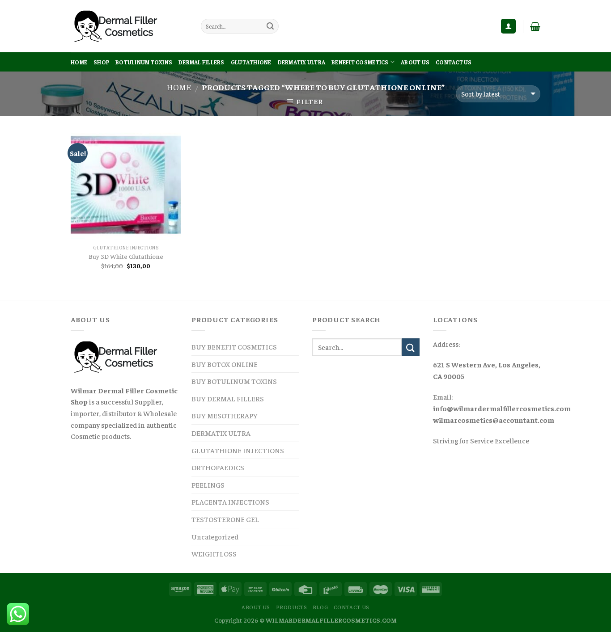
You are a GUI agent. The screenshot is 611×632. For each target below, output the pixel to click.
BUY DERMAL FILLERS (227, 398)
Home (79, 62)
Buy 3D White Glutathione (126, 256)
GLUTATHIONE (251, 62)
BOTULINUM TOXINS (143, 62)
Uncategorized (214, 536)
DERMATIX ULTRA (302, 62)
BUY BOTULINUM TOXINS (234, 380)
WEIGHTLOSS (214, 553)
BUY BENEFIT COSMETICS (234, 346)
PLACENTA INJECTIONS (230, 501)
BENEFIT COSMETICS (359, 62)
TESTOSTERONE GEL (225, 518)
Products (291, 607)
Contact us (454, 62)
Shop (101, 62)
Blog (320, 607)
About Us (415, 62)
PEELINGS (208, 484)
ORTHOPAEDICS (217, 467)
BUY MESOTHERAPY (224, 415)
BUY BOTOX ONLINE (224, 363)
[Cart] (535, 26)
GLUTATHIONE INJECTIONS (237, 450)
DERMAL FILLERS (201, 62)
